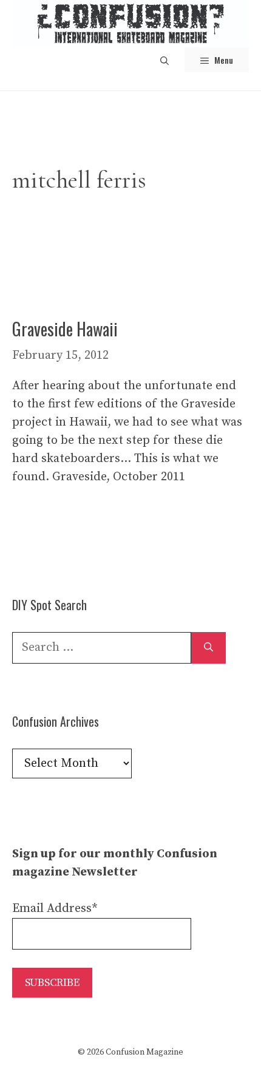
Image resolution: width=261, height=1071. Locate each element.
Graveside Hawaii (65, 328)
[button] (164, 59)
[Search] (208, 648)
